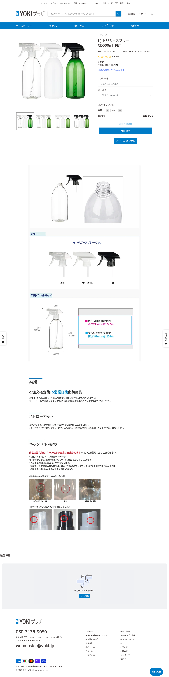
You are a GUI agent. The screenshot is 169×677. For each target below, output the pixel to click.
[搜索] (118, 13)
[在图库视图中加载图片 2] (44, 121)
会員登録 (131, 14)
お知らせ (124, 647)
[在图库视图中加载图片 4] (82, 121)
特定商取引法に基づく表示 (97, 635)
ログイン (142, 14)
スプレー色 (103, 78)
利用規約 (89, 643)
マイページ (125, 655)
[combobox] (84, 13)
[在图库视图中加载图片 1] (25, 121)
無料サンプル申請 (127, 635)
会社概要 (89, 631)
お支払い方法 (91, 655)
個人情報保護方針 (93, 639)
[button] (24, 25)
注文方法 (89, 651)
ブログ (123, 659)
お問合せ (124, 651)
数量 (100, 110)
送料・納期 (125, 631)
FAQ (122, 643)
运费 (117, 65)
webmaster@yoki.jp (63, 3)
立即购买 (125, 131)
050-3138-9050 (45, 3)
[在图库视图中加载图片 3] (63, 121)
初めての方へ (91, 647)
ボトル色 (102, 90)
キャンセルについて (128, 639)
